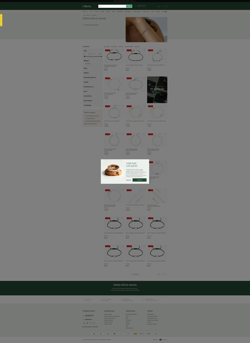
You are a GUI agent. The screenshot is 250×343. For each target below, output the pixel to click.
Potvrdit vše (139, 180)
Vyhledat (129, 6)
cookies (128, 171)
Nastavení (128, 180)
